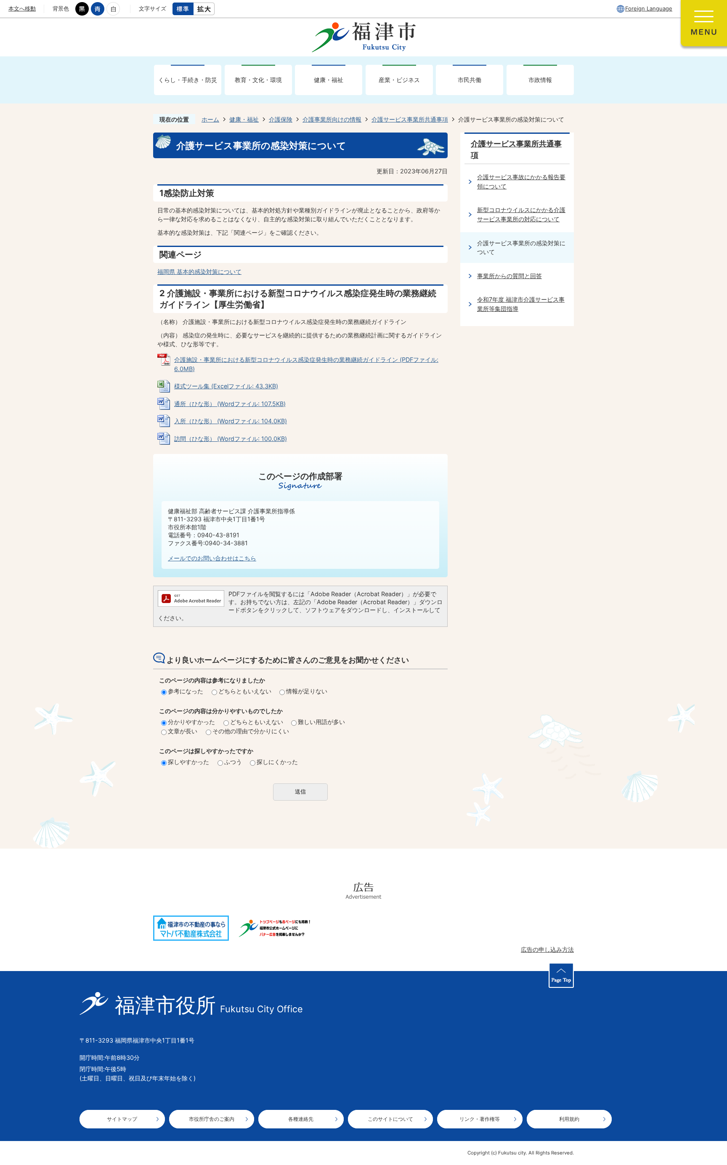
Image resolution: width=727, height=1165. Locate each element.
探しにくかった (277, 761)
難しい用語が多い (321, 721)
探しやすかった (188, 761)
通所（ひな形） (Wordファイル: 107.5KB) (230, 403)
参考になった (185, 691)
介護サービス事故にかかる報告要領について (521, 181)
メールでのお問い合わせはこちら (212, 558)
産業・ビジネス (399, 79)
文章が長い (182, 731)
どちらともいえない (244, 691)
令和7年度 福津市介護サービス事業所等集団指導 (521, 304)
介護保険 (280, 119)
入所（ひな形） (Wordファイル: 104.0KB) (230, 421)
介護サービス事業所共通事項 (409, 119)
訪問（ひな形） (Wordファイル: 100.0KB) (230, 438)
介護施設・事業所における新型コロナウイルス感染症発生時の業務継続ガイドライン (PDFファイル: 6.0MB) (306, 364)
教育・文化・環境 (258, 79)
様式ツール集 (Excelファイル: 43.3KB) (226, 386)
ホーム (210, 119)
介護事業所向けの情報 (331, 119)
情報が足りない (306, 691)
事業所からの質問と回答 (509, 275)
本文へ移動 (22, 8)
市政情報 (540, 79)
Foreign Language (648, 8)
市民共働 (469, 79)
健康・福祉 (328, 79)
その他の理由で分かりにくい (250, 731)
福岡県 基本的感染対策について (199, 271)
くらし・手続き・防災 (187, 79)
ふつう (233, 761)
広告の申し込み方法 (547, 949)
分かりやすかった (191, 721)
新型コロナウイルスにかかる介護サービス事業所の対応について (521, 214)
